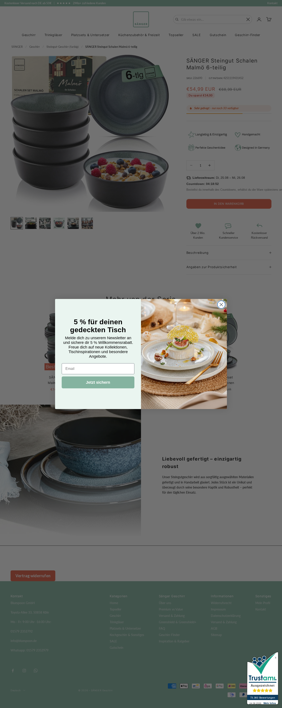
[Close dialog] (221, 304)
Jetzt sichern (98, 382)
